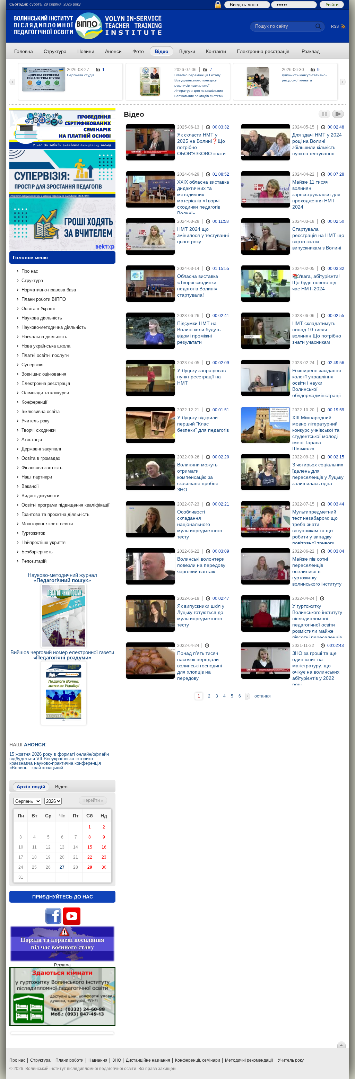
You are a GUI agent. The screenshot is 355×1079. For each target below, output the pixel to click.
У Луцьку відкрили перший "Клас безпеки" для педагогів (203, 424)
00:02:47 (221, 598)
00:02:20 (221, 457)
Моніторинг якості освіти (47, 523)
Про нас (29, 271)
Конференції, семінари (197, 1060)
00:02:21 (221, 504)
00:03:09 (221, 551)
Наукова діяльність (41, 318)
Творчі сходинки (38, 430)
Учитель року (35, 420)
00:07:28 (336, 174)
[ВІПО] (87, 38)
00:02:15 (336, 457)
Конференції (34, 402)
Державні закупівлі (41, 448)
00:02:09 (221, 362)
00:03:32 (221, 127)
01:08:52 (221, 174)
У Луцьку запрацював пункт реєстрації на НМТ (201, 377)
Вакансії (30, 486)
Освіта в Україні (38, 308)
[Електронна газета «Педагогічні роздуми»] (64, 693)
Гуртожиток (33, 533)
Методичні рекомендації (249, 1060)
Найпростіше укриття (43, 542)
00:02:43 (335, 645)
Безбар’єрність (37, 551)
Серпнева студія (80, 75)
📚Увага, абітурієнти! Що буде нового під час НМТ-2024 (316, 282)
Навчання (97, 1060)
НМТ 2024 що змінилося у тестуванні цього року (203, 235)
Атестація (31, 439)
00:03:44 (336, 504)
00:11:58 (221, 221)
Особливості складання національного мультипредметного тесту (199, 524)
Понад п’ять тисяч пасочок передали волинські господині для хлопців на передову (199, 665)
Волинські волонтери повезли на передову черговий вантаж (201, 565)
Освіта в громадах (40, 458)
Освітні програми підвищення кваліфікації (65, 505)
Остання (262, 696)
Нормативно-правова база (48, 289)
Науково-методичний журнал (62, 577)
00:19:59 (336, 409)
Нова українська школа (45, 346)
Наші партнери (36, 477)
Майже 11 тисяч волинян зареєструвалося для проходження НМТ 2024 (316, 194)
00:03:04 (336, 551)
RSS (335, 26)
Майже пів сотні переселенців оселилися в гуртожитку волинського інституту (316, 571)
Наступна (247, 696)
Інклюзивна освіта (40, 411)
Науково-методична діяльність (53, 327)
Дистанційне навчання (148, 1060)
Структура (32, 280)
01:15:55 (221, 268)
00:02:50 (336, 221)
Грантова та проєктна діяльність (55, 514)
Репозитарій (33, 561)
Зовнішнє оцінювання (43, 374)
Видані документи (40, 495)
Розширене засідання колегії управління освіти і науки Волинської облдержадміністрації (316, 383)
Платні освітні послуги (45, 355)
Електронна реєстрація (45, 383)
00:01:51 (221, 409)
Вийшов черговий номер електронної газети (62, 654)
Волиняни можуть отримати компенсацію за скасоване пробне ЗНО (197, 477)
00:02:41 (221, 315)
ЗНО (116, 1060)
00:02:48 (336, 127)
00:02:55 (336, 315)
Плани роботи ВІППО (43, 299)
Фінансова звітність (41, 467)
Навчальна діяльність (44, 336)
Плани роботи (69, 1060)
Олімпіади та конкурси (45, 392)
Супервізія (32, 364)
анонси (34, 744)
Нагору (341, 1045)
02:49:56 (336, 362)
